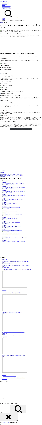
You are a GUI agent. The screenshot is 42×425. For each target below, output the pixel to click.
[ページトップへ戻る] (0, 424)
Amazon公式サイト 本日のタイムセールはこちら (21, 128)
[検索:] (5, 412)
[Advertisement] (21, 45)
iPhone (3, 19)
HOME (3, 18)
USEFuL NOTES (3, 1)
